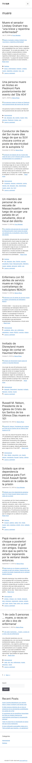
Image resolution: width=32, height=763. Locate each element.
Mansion (4, 392)
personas (5, 664)
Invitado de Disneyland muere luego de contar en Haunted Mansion (13, 348)
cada (5, 662)
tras (20, 71)
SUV (15, 188)
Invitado (25, 389)
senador (15, 71)
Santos (21, 457)
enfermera (20, 330)
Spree (4, 527)
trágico (26, 332)
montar (10, 392)
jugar (6, 603)
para (8, 525)
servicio (21, 332)
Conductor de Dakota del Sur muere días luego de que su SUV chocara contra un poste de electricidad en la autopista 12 (15, 139)
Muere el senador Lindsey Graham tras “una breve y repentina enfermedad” (16, 27)
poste (8, 188)
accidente (7, 330)
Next (8, 675)
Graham (19, 68)
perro (18, 603)
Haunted (20, 389)
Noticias (6, 66)
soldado (27, 525)
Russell (16, 457)
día (14, 117)
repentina (9, 71)
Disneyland (13, 389)
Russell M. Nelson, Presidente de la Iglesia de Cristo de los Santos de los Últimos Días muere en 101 (16, 410)
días (17, 185)
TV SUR (5, 4)
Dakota (4, 185)
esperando (15, 601)
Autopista (7, 183)
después (9, 117)
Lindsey (24, 68)
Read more (5, 61)
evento (17, 117)
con (16, 330)
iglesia (9, 455)
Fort (20, 522)
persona (4, 120)
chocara (13, 183)
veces (10, 664)
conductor (19, 183)
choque (11, 599)
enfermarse (17, 662)
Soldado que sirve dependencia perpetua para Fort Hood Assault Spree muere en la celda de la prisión (15, 476)
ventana (26, 603)
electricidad (22, 185)
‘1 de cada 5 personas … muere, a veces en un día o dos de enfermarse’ (15, 619)
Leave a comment (9, 73)
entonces (8, 601)
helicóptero (5, 332)
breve (6, 68)
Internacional (8, 115)
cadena (11, 522)
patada (9, 266)
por (22, 603)
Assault (6, 522)
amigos (6, 599)
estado (26, 601)
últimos (26, 457)
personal (14, 266)
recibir (19, 266)
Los (20, 455)
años (12, 330)
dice (14, 261)
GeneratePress (23, 760)
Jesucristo (15, 455)
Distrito (18, 261)
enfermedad (12, 68)
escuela (23, 261)
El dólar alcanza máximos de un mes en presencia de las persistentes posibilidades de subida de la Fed (15, 709)
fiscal (11, 264)
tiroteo (16, 120)
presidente (10, 457)
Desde (19, 599)
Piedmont (11, 120)
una (23, 71)
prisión (18, 525)
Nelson (4, 457)
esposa (21, 601)
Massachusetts (17, 264)
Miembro (25, 264)
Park (26, 117)
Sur (12, 188)
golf (3, 603)
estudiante (5, 264)
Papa (14, 603)
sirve (22, 525)
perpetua (13, 525)
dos (12, 662)
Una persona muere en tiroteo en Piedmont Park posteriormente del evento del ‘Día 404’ (14, 88)
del (5, 117)
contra (25, 183)
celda (16, 522)
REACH (16, 332)
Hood (23, 522)
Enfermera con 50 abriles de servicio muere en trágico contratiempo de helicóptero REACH (13, 283)
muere (4, 71)
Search (4, 683)
